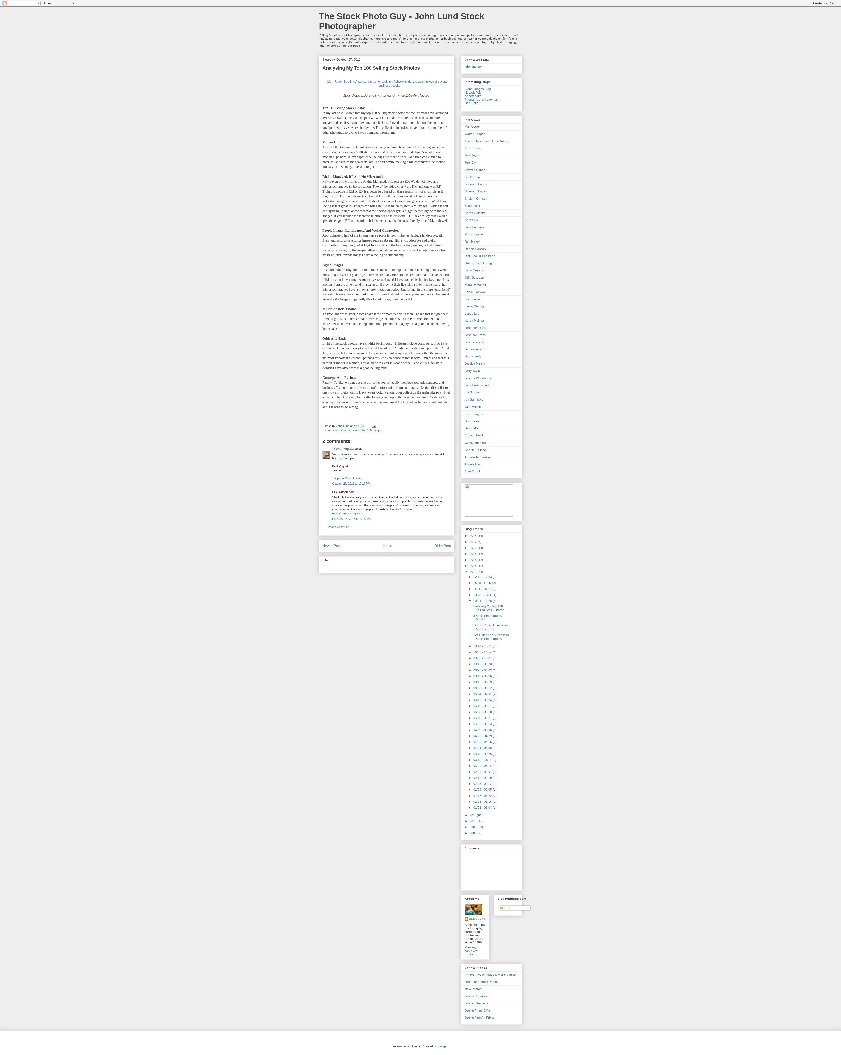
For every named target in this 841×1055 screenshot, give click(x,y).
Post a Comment (338, 526)
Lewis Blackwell (475, 291)
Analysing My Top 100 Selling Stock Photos (488, 607)
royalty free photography (347, 513)
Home (387, 546)
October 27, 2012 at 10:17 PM (351, 483)
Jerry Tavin (472, 371)
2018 (473, 535)
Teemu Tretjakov (343, 449)
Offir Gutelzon (474, 277)
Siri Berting (472, 177)
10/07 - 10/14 (483, 652)
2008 (473, 833)
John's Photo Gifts (477, 1010)
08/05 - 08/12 (483, 688)
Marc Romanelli (475, 284)
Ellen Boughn (474, 414)
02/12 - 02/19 (483, 777)
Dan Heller (472, 103)
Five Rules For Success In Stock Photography (490, 636)
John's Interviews (477, 1003)
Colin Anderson (475, 442)
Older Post (442, 546)
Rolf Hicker (472, 241)
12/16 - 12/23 (483, 577)
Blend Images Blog (478, 89)
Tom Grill (471, 162)
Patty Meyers (474, 270)
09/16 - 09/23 (483, 664)
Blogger (442, 1046)
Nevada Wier (474, 92)
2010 (473, 821)
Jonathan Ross (475, 335)
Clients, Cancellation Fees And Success (490, 627)
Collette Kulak (474, 435)
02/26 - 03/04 (483, 772)
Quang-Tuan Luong (478, 263)
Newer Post (331, 546)
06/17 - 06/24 (483, 700)
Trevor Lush (473, 148)
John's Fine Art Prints (479, 1017)
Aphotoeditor (473, 96)
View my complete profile (471, 950)
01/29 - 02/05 (483, 789)
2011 (473, 815)
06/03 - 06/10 (483, 712)
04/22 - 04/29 (483, 736)
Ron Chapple (474, 234)
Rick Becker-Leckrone (480, 256)
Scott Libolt (472, 205)
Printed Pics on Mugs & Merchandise (490, 974)
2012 (473, 571)
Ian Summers (474, 399)
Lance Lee (472, 313)
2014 (473, 560)
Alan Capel (472, 471)
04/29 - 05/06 (483, 730)
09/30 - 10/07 (483, 658)
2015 (473, 553)
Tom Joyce (472, 155)
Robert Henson (475, 249)
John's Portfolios (476, 996)
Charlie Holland (475, 450)
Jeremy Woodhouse (479, 378)
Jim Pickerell (473, 349)
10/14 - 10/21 (483, 646)
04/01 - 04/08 (483, 747)
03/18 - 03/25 (483, 754)
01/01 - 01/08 (483, 807)
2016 (473, 548)
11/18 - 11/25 (482, 583)
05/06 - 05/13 (483, 724)
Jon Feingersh (475, 342)
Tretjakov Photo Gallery (347, 478)
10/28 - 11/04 (482, 595)
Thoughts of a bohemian (482, 99)
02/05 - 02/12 (483, 783)
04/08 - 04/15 (483, 742)
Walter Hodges (475, 134)
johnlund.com (474, 66)
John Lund (477, 919)
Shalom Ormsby (476, 198)
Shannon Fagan (476, 184)
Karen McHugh (475, 320)
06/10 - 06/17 (483, 706)
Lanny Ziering (474, 306)
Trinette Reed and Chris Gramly (487, 141)
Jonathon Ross (475, 327)
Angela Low (473, 464)
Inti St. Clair (473, 392)
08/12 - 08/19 (483, 682)
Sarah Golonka (475, 213)
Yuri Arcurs (472, 126)
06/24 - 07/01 (483, 694)
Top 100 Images (372, 430)
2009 (473, 827)
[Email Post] (374, 426)
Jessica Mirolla (475, 363)
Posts (507, 908)
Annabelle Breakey (478, 457)
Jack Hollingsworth (478, 385)
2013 (473, 565)
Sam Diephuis (474, 227)
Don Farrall (472, 421)
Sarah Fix (471, 220)
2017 (473, 542)
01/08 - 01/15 (483, 801)
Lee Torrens (473, 299)
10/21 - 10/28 (483, 601)
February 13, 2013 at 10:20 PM (351, 518)
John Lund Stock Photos (481, 981)
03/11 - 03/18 (482, 760)
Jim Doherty (473, 356)
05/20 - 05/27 (483, 718)
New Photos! (473, 989)
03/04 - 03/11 (482, 765)
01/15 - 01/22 (483, 795)
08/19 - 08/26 (483, 676)
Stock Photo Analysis (346, 430)
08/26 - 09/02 (483, 670)
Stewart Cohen (475, 169)
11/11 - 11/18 (482, 589)
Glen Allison (473, 406)
